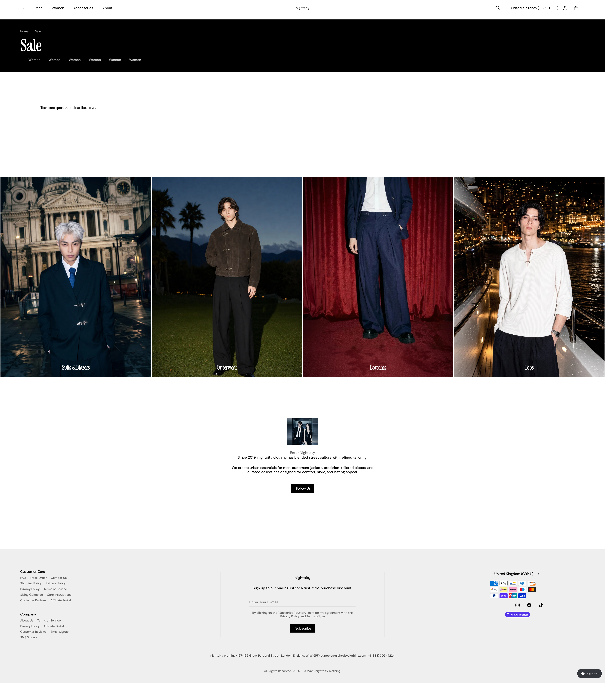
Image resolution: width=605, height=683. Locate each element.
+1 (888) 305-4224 (381, 656)
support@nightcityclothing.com (343, 656)
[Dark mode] (557, 8)
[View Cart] (576, 8)
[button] (498, 8)
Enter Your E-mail (263, 602)
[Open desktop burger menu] (24, 8)
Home (24, 31)
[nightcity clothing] (302, 578)
